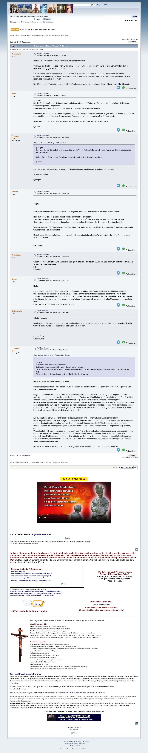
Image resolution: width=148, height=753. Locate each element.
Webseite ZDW (102, 5)
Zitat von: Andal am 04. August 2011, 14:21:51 (50, 143)
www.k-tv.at (28, 605)
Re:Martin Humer (43, 53)
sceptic (16, 136)
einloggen (31, 16)
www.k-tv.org (27, 603)
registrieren (43, 16)
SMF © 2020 (73, 742)
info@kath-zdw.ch (19, 689)
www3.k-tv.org (27, 601)
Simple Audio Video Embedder (75, 743)
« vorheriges (126, 39)
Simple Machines (83, 742)
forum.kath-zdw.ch (96, 692)
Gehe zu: (116, 467)
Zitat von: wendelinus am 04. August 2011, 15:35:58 (52, 355)
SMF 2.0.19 (64, 742)
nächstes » (134, 39)
